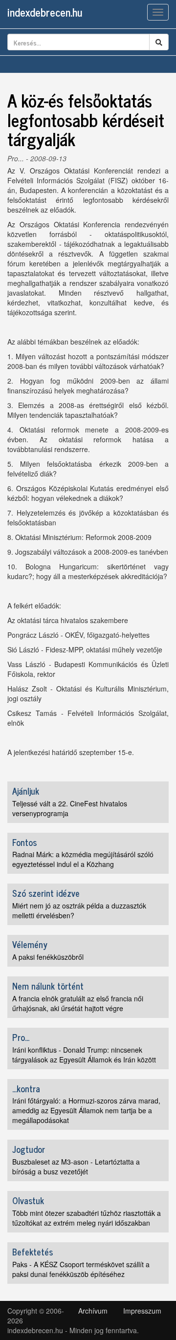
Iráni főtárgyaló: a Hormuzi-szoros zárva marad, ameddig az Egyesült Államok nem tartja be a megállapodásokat (86, 1110)
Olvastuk (28, 1200)
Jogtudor (28, 1149)
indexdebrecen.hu (44, 12)
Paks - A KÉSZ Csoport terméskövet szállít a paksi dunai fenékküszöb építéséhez (81, 1269)
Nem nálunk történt (48, 985)
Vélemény (29, 944)
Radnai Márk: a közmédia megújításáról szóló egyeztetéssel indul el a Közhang (83, 859)
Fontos (24, 842)
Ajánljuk (25, 790)
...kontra (26, 1088)
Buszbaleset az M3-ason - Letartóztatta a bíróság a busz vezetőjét (76, 1166)
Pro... (15, 158)
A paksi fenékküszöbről (48, 957)
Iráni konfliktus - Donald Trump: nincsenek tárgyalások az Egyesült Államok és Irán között (84, 1054)
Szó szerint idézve (46, 893)
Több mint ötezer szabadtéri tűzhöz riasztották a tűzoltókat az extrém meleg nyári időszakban (86, 1218)
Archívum (93, 1311)
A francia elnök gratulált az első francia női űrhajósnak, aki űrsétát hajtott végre (77, 1003)
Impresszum (142, 1311)
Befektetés (32, 1251)
